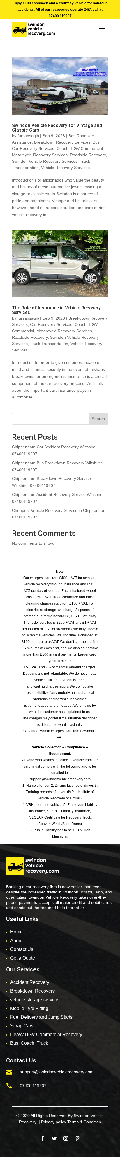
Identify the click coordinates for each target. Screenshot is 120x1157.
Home (16, 931)
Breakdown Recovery (32, 991)
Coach (62, 148)
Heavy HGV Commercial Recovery (46, 1034)
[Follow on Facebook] (42, 1138)
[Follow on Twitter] (54, 1138)
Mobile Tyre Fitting (29, 1008)
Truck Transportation (49, 343)
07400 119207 (60, 16)
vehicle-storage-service (34, 999)
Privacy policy (53, 1122)
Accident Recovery (29, 982)
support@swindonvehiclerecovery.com (57, 1071)
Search (98, 418)
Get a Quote (22, 957)
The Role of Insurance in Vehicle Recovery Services (56, 310)
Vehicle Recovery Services (65, 167)
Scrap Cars (21, 1025)
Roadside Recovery (88, 155)
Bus (96, 142)
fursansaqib (28, 135)
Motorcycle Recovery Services (40, 155)
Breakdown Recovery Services (62, 142)
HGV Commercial (87, 148)
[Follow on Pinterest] (77, 1138)
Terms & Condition (84, 1122)
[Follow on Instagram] (65, 1138)
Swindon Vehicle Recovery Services (44, 161)
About (16, 940)
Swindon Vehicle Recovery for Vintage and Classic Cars (57, 128)
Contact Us (21, 949)
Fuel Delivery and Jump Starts (41, 1017)
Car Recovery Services (33, 148)
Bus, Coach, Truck (29, 1043)
